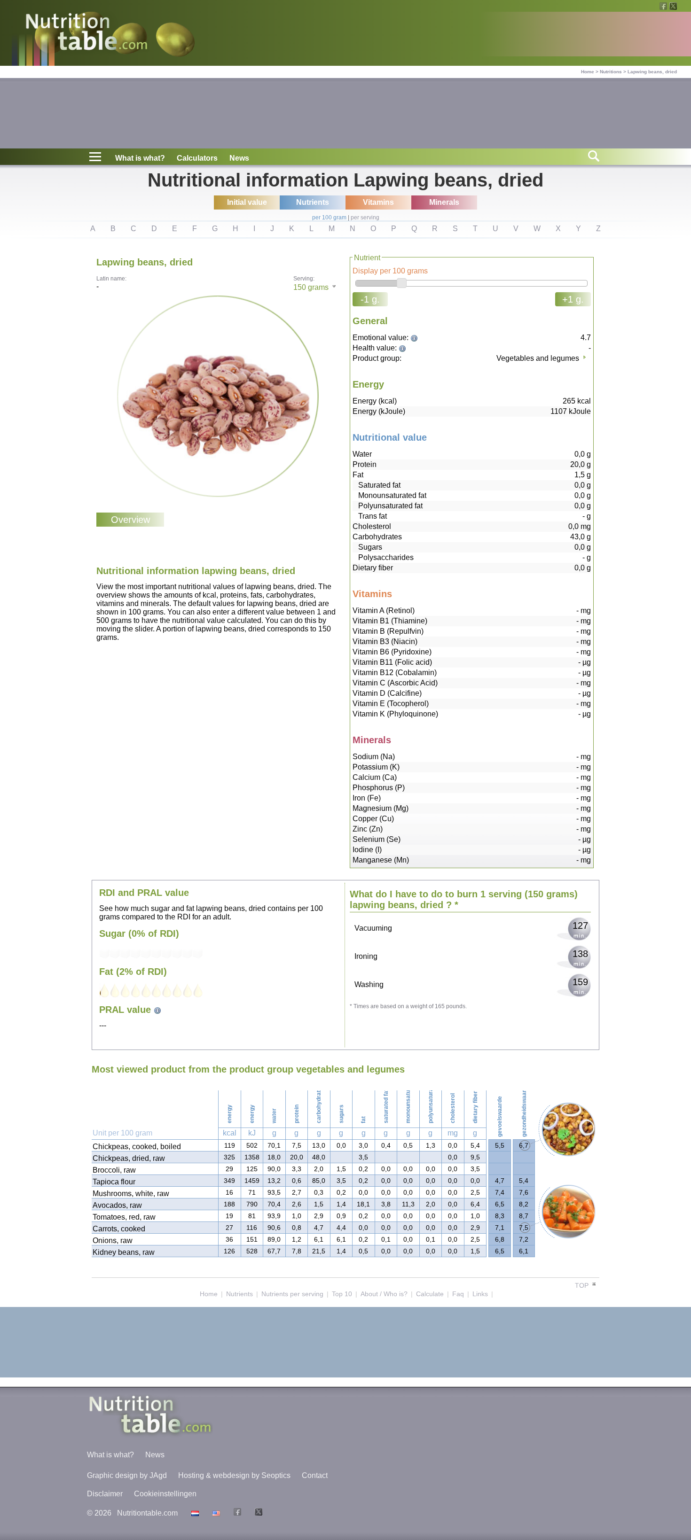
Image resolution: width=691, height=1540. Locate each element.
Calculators (197, 158)
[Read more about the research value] (415, 338)
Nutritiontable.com (147, 1513)
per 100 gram (329, 217)
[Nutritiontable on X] (257, 1513)
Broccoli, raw (114, 1170)
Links (480, 1294)
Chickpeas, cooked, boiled (137, 1147)
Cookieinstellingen (165, 1494)
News (239, 158)
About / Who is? (384, 1294)
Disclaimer (105, 1494)
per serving (365, 217)
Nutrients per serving (292, 1294)
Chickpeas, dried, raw (129, 1158)
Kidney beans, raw (124, 1252)
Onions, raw (113, 1240)
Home (587, 71)
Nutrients (239, 1294)
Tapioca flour (114, 1182)
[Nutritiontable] (86, 33)
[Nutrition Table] (215, 1513)
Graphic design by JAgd (127, 1475)
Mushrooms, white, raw (131, 1194)
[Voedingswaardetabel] (194, 1513)
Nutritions (611, 71)
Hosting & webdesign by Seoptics (234, 1475)
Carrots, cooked (119, 1229)
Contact (315, 1475)
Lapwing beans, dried (652, 71)
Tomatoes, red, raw (124, 1217)
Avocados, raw (117, 1205)
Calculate (430, 1294)
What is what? (140, 158)
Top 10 (342, 1294)
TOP (582, 1285)
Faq (458, 1294)
